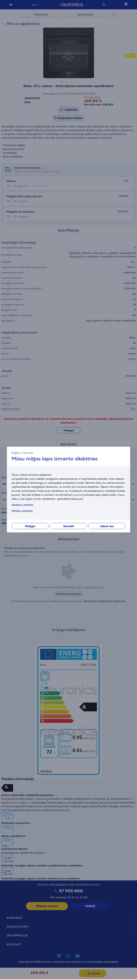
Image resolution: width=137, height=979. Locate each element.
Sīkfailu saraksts (22, 511)
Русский (28, 452)
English (16, 452)
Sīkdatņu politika (22, 505)
